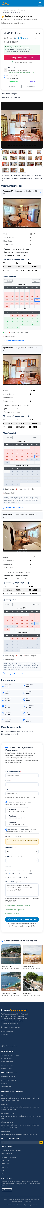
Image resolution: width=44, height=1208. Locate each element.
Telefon (11, 790)
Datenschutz (11, 1205)
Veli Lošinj (13, 1109)
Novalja (25, 1107)
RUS (13, 877)
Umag (13, 1100)
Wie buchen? (8, 1190)
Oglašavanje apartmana (10, 1046)
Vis (16, 1127)
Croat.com (4, 1083)
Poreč (33, 1098)
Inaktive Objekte (8, 1031)
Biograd (3, 1116)
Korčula (16, 1134)
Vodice (38, 1116)
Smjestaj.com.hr (6, 1086)
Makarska (25, 1125)
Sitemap (19, 1205)
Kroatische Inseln (6, 1058)
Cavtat (3, 1134)
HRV (20, 877)
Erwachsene (10, 847)
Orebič (27, 1134)
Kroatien (4, 10)
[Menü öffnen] (40, 3)
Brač (11, 1125)
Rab (8, 1109)
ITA (25, 874)
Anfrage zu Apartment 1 (14, 340)
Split (2, 1127)
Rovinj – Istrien (5, 1163)
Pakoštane (13, 1116)
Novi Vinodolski (34, 1107)
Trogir (7, 1127)
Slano (32, 1134)
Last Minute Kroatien (7, 1065)
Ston (36, 1134)
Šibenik (23, 1116)
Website (32, 86)
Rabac (3, 1100)
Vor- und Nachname (13, 772)
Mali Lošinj (19, 1107)
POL (26, 877)
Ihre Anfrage (13, 882)
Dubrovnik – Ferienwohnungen (11, 1150)
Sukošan (29, 1116)
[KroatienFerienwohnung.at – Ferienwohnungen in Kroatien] (5, 3)
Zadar (3, 1118)
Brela (15, 1125)
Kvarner (4, 1104)
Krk (14, 1107)
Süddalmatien (13, 10)
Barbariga (4, 1098)
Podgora (22, 10)
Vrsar (17, 1100)
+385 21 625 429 (11, 75)
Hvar (19, 1125)
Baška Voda (5, 1125)
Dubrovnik (5, 1131)
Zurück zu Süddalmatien (12, 97)
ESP (31, 874)
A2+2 (22, 38)
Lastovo (21, 1134)
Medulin (20, 1098)
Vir (34, 1116)
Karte (13, 86)
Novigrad (27, 1098)
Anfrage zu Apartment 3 (14, 674)
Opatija (3, 1109)
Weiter (35, 281)
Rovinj (8, 1100)
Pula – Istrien (5, 1167)
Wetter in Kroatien (7, 1061)
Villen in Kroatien (6, 1068)
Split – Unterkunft (6, 1153)
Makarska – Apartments (8, 1157)
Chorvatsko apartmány (8, 1076)
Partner (5, 1034)
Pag (19, 1116)
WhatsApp (14, 81)
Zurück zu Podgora (10, 94)
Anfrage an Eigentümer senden (23, 919)
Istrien (4, 1095)
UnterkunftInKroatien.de (8, 1080)
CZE (13, 874)
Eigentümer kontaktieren (23, 58)
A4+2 (17, 38)
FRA (7, 877)
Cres (2, 1107)
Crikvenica (8, 1107)
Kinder (13, 857)
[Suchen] (41, 1142)
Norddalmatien (7, 1113)
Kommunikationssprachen (18, 871)
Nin (8, 1116)
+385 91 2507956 (12, 78)
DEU (7, 874)
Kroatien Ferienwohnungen (11, 1027)
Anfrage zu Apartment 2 (14, 507)
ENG (19, 874)
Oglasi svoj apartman (30, 1205)
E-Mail (8, 781)
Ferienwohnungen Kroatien (10, 1055)
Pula (37, 1098)
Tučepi (12, 1127)
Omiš (30, 1125)
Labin (15, 1098)
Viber (33, 81)
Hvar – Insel (5, 1160)
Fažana (10, 1098)
